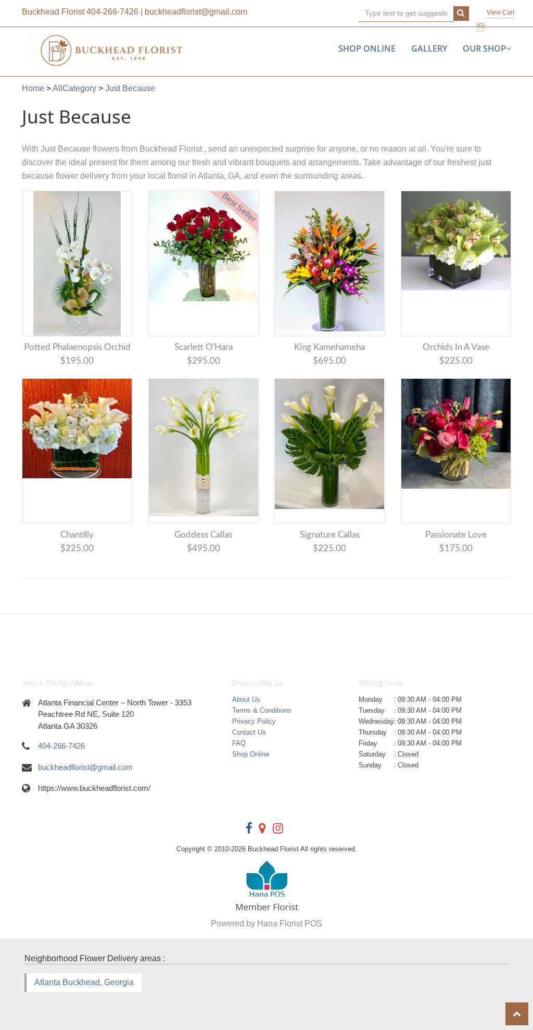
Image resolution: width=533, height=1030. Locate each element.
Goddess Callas (203, 534)
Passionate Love (456, 534)
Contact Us (249, 732)
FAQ (239, 743)
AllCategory (74, 88)
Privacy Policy (254, 721)
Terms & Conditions (261, 710)
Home (33, 88)
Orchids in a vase (456, 347)
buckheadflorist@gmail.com (196, 11)
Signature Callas (330, 534)
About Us (246, 699)
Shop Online (367, 48)
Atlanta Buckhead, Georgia (84, 982)
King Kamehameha (329, 347)
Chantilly (77, 534)
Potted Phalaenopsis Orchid (77, 347)
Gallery (429, 48)
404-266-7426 (112, 11)
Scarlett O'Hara (203, 347)
